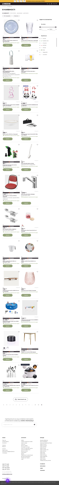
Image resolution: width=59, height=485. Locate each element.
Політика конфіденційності (8, 451)
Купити (7, 45)
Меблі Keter (42, 453)
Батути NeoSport (43, 441)
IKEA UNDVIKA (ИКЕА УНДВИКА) (9, 229)
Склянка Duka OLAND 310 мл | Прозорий (29, 40)
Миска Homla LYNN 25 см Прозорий (10, 134)
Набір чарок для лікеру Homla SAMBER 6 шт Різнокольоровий (29, 320)
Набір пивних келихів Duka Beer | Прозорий (28, 72)
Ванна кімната (24, 451)
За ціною (43, 24)
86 (38, 404)
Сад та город (24, 442)
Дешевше (19, 13)
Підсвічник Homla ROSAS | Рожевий (28, 290)
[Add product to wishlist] (19, 20)
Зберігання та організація (27, 455)
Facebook (42, 463)
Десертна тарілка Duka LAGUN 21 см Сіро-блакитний (10, 41)
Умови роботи (5, 441)
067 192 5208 (6, 467)
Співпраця (4, 452)
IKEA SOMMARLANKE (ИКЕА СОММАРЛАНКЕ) (8, 72)
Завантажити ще (22, 399)
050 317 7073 (6, 469)
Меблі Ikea (42, 452)
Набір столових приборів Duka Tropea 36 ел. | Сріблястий (11, 386)
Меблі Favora (43, 448)
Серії (22, 459)
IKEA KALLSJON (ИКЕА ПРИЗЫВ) (28, 194)
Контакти (4, 442)
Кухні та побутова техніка (27, 448)
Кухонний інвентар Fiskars (46, 442)
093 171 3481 (5, 464)
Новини (4, 445)
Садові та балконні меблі (26, 441)
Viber (41, 468)
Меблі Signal (43, 459)
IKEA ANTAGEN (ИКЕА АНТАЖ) (27, 163)
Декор (22, 453)
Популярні (13, 13)
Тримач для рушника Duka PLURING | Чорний (10, 355)
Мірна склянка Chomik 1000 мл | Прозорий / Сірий (9, 261)
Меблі (22, 440)
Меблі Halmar (43, 451)
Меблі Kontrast (43, 455)
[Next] (41, 405)
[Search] (47, 4)
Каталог (4, 448)
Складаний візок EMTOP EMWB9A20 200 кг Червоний (29, 105)
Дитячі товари (24, 445)
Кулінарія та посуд (25, 447)
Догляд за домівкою (25, 456)
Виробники (44, 35)
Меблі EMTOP (43, 447)
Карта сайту (5, 450)
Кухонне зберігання (25, 449)
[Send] (34, 424)
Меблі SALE (42, 457)
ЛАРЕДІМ (4, 6)
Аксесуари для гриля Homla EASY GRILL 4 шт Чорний (29, 134)
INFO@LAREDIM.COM (7, 474)
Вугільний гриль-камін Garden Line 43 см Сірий (29, 386)
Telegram (42, 470)
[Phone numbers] (49, 4)
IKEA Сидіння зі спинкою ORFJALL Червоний (10, 196)
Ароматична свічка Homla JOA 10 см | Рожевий (29, 231)
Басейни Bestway (44, 440)
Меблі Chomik (43, 444)
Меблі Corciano (43, 445)
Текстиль (23, 444)
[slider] (40, 27)
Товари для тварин (25, 457)
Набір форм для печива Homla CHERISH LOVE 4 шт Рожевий (11, 105)
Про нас (4, 440)
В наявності (5, 13)
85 (35, 404)
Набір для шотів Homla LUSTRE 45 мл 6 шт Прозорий (11, 291)
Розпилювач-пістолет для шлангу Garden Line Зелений (10, 165)
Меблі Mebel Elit (43, 456)
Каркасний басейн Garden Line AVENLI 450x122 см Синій (11, 322)
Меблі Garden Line (44, 449)
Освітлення (23, 452)
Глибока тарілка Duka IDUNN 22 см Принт (28, 261)
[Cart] (52, 4)
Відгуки (4, 446)
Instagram (42, 466)
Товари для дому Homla (45, 460)
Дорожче (25, 13)
